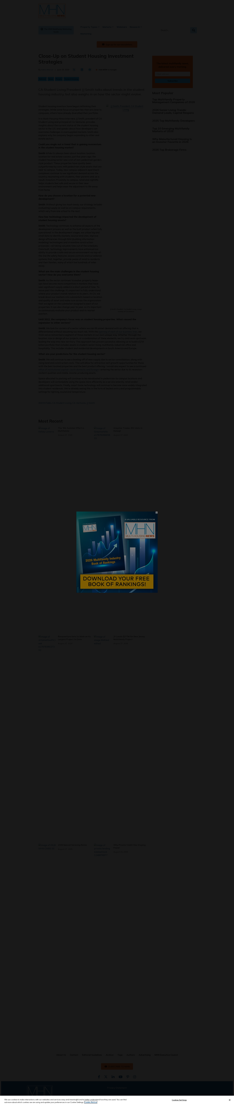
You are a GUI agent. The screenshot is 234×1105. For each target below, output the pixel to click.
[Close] (230, 1100)
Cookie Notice (90, 1102)
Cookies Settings (179, 1100)
